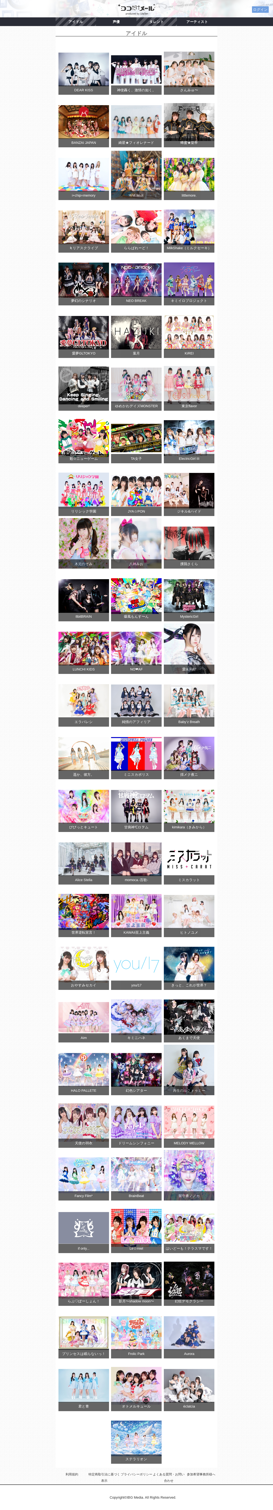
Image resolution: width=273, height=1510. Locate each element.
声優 (116, 22)
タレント (156, 22)
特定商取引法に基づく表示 (104, 1477)
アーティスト (197, 22)
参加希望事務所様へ (201, 1474)
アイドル (76, 22)
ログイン (260, 10)
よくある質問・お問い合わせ (169, 1477)
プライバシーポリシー (136, 1474)
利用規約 (72, 1474)
